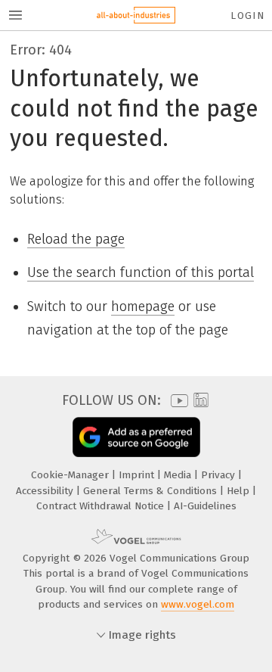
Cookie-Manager (71, 474)
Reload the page (76, 239)
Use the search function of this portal (140, 272)
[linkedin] (199, 400)
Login (247, 15)
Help (239, 490)
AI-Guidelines (205, 505)
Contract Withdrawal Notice (101, 505)
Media (179, 474)
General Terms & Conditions (151, 490)
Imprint (138, 474)
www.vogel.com (197, 604)
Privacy (219, 474)
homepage (143, 306)
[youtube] (176, 400)
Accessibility (46, 490)
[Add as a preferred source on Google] (136, 437)
